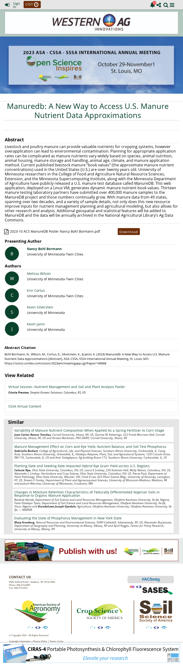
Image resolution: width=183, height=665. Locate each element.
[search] (165, 4)
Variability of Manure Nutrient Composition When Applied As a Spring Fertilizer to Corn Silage (89, 430)
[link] (152, 4)
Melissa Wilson (39, 273)
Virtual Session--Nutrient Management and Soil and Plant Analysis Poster (66, 386)
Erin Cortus (36, 290)
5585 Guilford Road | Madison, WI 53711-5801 (32, 582)
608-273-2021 (21, 588)
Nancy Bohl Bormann (44, 248)
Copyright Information (19, 641)
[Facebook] (38, 627)
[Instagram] (131, 587)
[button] (172, 5)
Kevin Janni (36, 324)
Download (128, 231)
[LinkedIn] (45, 627)
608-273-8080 (24, 585)
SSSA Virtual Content (24, 406)
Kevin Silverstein (40, 307)
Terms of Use (56, 641)
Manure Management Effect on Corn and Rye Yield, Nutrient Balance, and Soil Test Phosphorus (90, 446)
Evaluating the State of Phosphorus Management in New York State (68, 518)
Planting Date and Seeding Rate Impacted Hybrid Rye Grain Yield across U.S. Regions (82, 466)
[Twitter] (30, 627)
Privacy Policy (40, 641)
